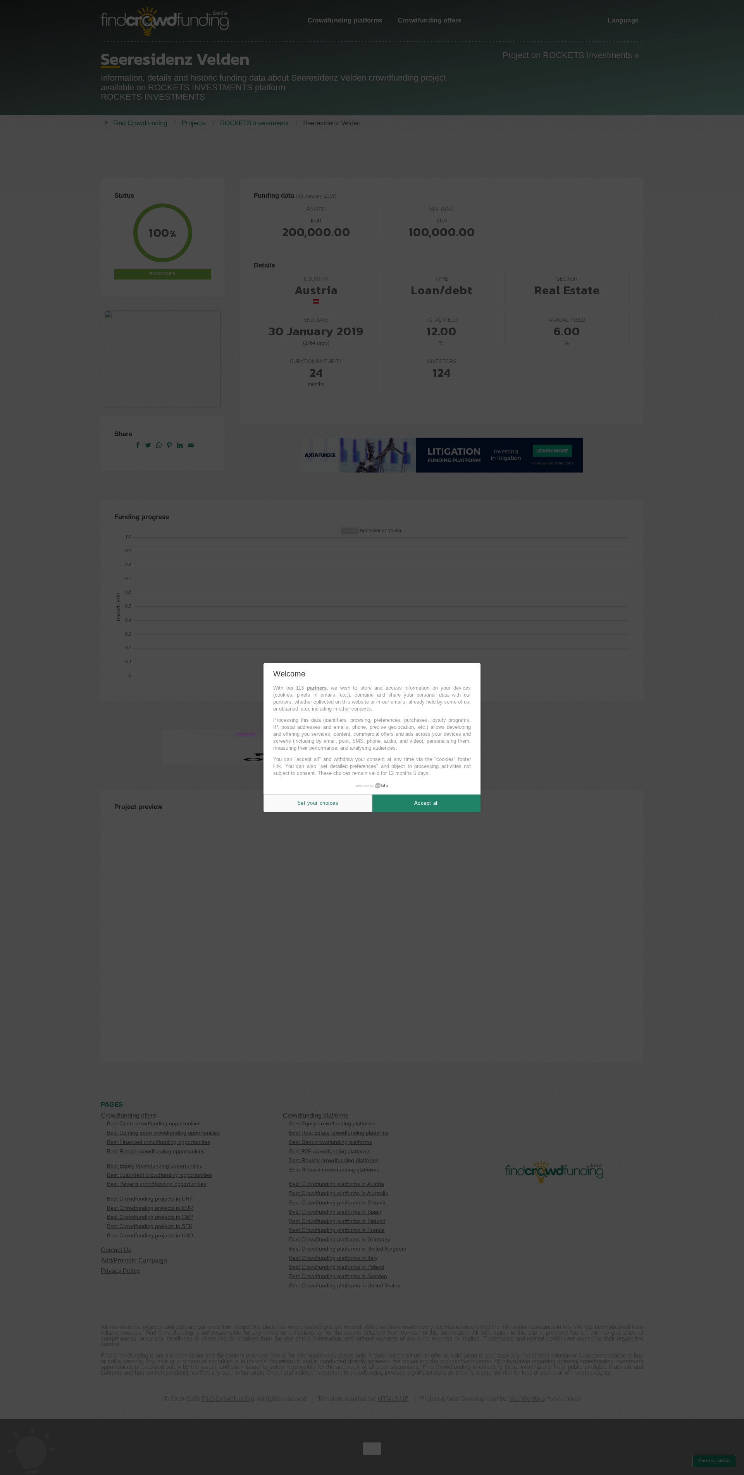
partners (317, 688)
